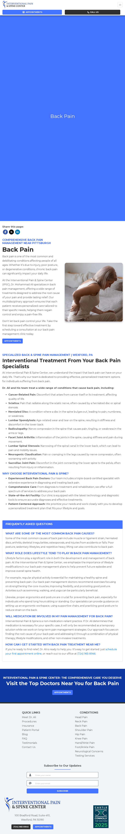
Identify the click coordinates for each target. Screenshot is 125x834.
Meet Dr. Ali (29, 717)
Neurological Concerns (89, 751)
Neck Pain (81, 721)
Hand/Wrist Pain (85, 742)
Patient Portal (30, 730)
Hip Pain (80, 734)
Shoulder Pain (84, 730)
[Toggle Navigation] (120, 4)
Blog (25, 734)
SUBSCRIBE (62, 791)
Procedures (29, 721)
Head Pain (81, 717)
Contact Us (28, 747)
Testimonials (29, 742)
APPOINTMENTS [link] (33, 12)
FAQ (24, 738)
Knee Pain (81, 738)
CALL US (94, 12)
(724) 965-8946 (21, 827)
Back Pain (81, 725)
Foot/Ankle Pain (84, 747)
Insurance (28, 725)
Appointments (43, 827)
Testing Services (85, 755)
